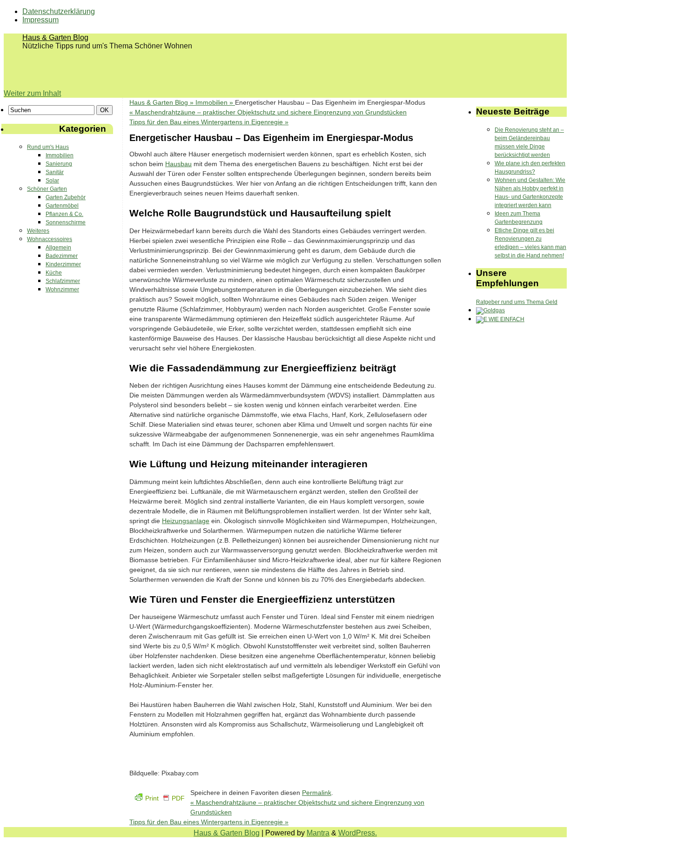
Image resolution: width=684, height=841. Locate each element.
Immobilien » (215, 102)
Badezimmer (62, 256)
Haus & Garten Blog (55, 37)
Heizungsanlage (185, 521)
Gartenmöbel (62, 205)
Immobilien (60, 155)
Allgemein (58, 247)
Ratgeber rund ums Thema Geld (516, 302)
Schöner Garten (47, 189)
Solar (52, 180)
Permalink (316, 792)
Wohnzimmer (62, 289)
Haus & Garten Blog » (162, 102)
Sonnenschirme (66, 222)
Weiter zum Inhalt (32, 93)
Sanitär (55, 172)
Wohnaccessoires (49, 239)
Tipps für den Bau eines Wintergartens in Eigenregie (208, 122)
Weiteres (38, 231)
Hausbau (178, 164)
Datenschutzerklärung (58, 11)
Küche (54, 272)
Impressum (40, 20)
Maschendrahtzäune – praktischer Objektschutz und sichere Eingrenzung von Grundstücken (268, 112)
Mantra (318, 833)
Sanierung (59, 164)
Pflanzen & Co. (64, 214)
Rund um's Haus (48, 147)
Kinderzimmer (63, 264)
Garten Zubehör (66, 197)
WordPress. (357, 833)
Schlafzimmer (63, 281)
